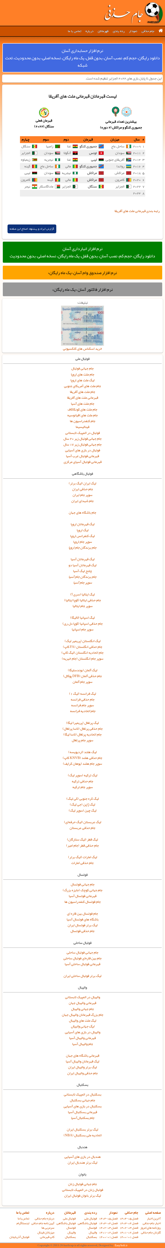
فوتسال (92, 1228)
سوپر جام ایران (82, 494)
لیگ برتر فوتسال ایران (83, 925)
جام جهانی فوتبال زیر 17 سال (82, 444)
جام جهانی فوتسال (83, 884)
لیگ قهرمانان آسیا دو (82, 565)
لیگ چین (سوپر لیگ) (82, 810)
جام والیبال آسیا (82, 1044)
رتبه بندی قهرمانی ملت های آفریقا (137, 210)
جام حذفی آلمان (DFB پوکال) (82, 676)
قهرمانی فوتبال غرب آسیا (82, 456)
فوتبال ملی (90, 1218)
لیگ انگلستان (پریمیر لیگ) (83, 641)
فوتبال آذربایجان (19, 1237)
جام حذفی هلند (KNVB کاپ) (82, 757)
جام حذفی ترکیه (82, 781)
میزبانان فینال (45, 1232)
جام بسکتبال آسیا (82, 1117)
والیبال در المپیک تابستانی (82, 997)
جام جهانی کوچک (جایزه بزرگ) (82, 890)
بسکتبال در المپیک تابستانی (82, 1094)
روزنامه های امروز (150, 1228)
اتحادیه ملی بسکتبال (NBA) (83, 1135)
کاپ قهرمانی (47, 1237)
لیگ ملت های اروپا (82, 380)
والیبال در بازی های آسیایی (82, 1032)
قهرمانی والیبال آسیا (82, 1037)
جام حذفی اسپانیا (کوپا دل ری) (83, 623)
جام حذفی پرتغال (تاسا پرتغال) (83, 728)
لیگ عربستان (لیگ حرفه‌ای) (82, 822)
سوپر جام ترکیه (82, 787)
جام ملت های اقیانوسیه (82, 415)
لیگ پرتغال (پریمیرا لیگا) (82, 722)
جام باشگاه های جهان (82, 512)
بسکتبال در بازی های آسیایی (83, 1106)
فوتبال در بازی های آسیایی (82, 450)
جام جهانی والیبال (82, 1008)
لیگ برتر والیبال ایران (82, 1067)
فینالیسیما (82, 426)
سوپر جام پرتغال (82, 740)
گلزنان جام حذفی (151, 1232)
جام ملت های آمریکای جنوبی (82, 386)
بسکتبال (91, 1237)
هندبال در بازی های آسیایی (82, 1156)
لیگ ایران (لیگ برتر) (82, 483)
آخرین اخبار (154, 1218)
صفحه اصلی (153, 1212)
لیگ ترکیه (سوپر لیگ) (82, 775)
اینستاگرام (23, 1223)
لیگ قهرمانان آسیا (83, 559)
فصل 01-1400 (129, 1237)
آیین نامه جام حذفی (42, 1223)
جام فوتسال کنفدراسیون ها (82, 901)
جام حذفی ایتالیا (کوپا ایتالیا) (82, 600)
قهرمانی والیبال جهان (82, 1002)
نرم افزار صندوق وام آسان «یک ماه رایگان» (82, 272)
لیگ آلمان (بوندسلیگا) (82, 670)
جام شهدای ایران (82, 500)
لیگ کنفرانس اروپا (82, 535)
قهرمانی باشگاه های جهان (82, 1055)
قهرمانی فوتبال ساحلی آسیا (82, 964)
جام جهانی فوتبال (82, 368)
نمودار (133, 31)
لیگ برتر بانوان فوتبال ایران (82, 1195)
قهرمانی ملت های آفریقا (82, 397)
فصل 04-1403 (129, 1223)
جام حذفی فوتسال (82, 931)
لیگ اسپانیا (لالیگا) (82, 617)
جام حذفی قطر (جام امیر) (82, 845)
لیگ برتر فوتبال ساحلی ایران (82, 975)
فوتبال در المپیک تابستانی (82, 432)
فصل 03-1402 (129, 1228)
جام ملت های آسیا (82, 403)
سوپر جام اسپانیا (82, 629)
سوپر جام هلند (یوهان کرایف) (82, 763)
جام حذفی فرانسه (83, 699)
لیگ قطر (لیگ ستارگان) (82, 839)
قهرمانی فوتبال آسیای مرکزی (83, 461)
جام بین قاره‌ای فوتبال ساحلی (82, 958)
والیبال (93, 1232)
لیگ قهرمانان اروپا (83, 524)
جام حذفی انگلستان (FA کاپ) (82, 646)
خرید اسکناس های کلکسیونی (82, 348)
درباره (89, 31)
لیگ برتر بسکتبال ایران (82, 1129)
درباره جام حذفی (44, 1218)
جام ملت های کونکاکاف (82, 409)
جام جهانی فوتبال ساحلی (82, 952)
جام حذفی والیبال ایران (82, 1073)
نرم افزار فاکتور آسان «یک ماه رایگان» (82, 289)
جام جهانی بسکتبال (82, 1100)
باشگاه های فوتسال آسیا (83, 919)
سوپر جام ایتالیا (83, 606)
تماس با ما (74, 31)
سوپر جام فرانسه (82, 705)
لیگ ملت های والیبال (82, 1020)
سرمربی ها (47, 1228)
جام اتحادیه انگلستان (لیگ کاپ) (82, 652)
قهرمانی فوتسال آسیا (82, 896)
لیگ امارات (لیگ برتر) (82, 857)
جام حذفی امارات (82, 862)
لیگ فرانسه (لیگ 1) (82, 693)
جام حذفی (148, 31)
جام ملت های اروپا (82, 374)
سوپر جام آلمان (82, 681)
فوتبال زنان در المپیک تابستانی (82, 1189)
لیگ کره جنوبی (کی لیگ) (82, 798)
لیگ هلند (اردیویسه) (82, 752)
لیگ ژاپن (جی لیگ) (82, 804)
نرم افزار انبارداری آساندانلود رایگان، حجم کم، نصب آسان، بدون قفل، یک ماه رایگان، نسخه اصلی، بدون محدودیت (82, 252)
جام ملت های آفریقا (82, 391)
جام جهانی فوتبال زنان (82, 1184)
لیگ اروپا (83, 530)
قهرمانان (103, 31)
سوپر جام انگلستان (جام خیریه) (82, 658)
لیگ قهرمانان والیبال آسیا (82, 1061)
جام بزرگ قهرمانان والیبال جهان (82, 1014)
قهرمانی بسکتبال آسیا (82, 1112)
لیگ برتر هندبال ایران (82, 1162)
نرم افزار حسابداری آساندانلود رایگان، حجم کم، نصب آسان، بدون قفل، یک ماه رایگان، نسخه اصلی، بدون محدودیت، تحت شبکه (82, 57)
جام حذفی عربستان (82, 827)
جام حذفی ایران (82, 489)
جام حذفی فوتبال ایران (133, 13)
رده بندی (119, 31)
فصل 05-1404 (129, 1218)
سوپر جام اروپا (82, 541)
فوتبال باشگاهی (87, 1223)
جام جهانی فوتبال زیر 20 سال (82, 438)
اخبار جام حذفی (152, 1223)
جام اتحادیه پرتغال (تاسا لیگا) (82, 734)
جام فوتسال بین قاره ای (82, 913)
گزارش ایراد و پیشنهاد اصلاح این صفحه (32, 229)
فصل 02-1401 (129, 1232)
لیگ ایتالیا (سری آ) (82, 594)
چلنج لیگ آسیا (82, 571)
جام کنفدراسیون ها (82, 421)
